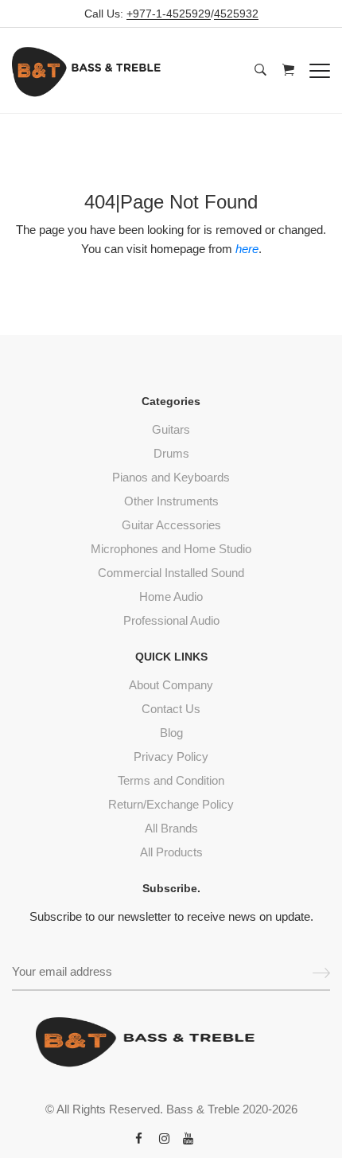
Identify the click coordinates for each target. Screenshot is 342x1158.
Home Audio (171, 596)
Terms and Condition (171, 780)
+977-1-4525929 (168, 14)
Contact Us (171, 708)
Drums (171, 453)
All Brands (171, 828)
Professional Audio (171, 620)
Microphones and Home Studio (171, 549)
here (246, 248)
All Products (171, 852)
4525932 (236, 14)
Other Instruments (171, 501)
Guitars (171, 429)
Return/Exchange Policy (171, 804)
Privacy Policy (171, 756)
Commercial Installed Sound (171, 572)
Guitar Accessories (171, 525)
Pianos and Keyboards (171, 477)
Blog (171, 732)
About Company (171, 685)
